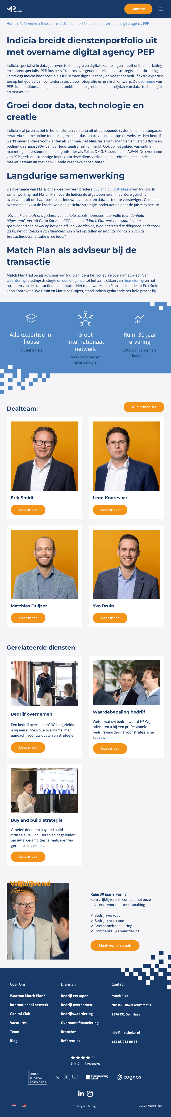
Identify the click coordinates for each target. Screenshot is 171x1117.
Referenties (29, 23)
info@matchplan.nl (126, 1032)
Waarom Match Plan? (27, 996)
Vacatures (18, 1023)
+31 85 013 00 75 (124, 1041)
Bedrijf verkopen (74, 996)
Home (11, 23)
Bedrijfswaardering (77, 1014)
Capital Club (20, 1014)
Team (14, 1031)
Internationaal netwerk (29, 1005)
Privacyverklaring (84, 1106)
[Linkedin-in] (81, 1093)
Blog (14, 1040)
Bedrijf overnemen (76, 1005)
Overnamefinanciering (80, 1023)
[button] (160, 8)
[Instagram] (90, 1093)
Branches (68, 1031)
